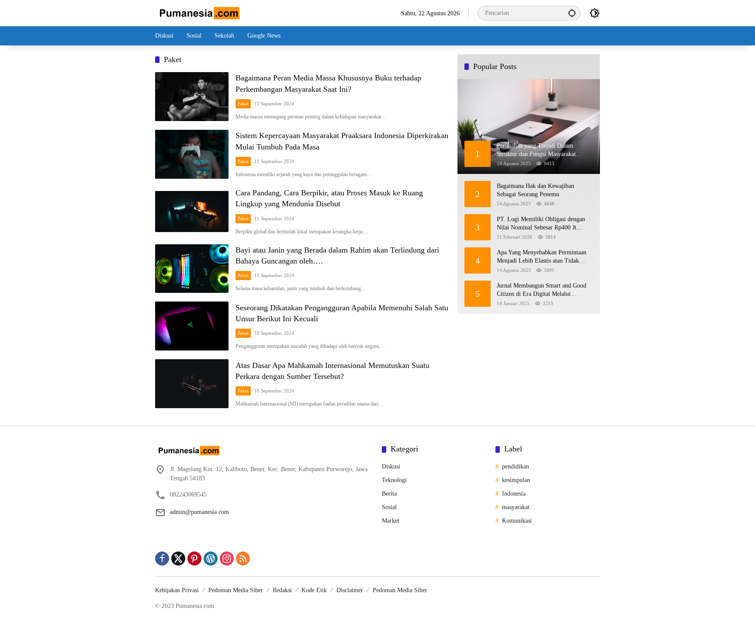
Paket (243, 103)
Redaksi (282, 590)
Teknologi (394, 480)
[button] (572, 13)
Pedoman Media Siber (235, 590)
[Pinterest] (194, 559)
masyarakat (516, 507)
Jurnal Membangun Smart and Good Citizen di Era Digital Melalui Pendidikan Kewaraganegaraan (541, 290)
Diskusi (391, 466)
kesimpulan (516, 480)
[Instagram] (227, 559)
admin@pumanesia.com (199, 512)
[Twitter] (178, 559)
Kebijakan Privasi (177, 590)
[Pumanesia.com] (198, 12)
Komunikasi (517, 520)
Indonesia (514, 493)
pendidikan (515, 466)
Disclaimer (349, 590)
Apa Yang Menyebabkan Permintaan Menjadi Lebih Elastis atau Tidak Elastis (541, 257)
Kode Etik (314, 590)
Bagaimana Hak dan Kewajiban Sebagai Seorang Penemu (535, 190)
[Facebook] (162, 559)
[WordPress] (211, 559)
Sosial (389, 507)
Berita (389, 493)
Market (390, 520)
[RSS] (243, 559)
